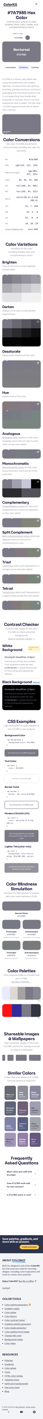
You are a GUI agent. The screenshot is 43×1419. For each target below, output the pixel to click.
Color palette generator (16, 1304)
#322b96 (16, 1014)
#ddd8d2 (14, 997)
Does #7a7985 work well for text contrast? (18, 1185)
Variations (23, 67)
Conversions (10, 67)
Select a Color (18, 33)
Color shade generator (15, 1327)
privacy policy (30, 1407)
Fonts (7, 1372)
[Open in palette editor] (38, 277)
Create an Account (29, 1247)
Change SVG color (13, 1335)
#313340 (36, 1014)
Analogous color (10, 437)
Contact (6, 1287)
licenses (5, 1409)
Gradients (9, 1364)
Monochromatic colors (13, 467)
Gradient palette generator (18, 1324)
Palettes (9, 1360)
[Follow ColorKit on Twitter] (8, 1412)
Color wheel (10, 1368)
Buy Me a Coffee (26, 1281)
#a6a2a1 (21, 997)
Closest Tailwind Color (14, 229)
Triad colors (8, 565)
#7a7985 (29, 997)
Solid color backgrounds (16, 1383)
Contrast (35, 67)
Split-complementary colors (16, 536)
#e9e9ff (6, 997)
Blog (7, 1391)
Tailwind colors (12, 1379)
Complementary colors (13, 506)
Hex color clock (12, 1387)
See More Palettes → (21, 981)
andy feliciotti (20, 1407)
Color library (11, 1316)
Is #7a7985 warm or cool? (19, 1194)
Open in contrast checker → (21, 638)
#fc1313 (7, 1014)
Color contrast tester (15, 1320)
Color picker (10, 1312)
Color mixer (10, 1343)
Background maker (14, 1339)
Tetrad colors (8, 592)
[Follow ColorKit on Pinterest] (34, 1412)
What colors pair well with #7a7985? (19, 1173)
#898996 (37, 997)
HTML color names (14, 1375)
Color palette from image (17, 1331)
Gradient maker (12, 1308)
